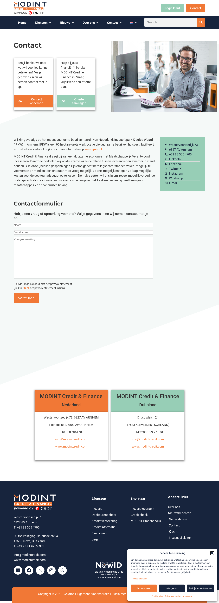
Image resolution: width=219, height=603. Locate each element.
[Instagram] (51, 570)
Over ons (89, 22)
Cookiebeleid (157, 596)
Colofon (69, 594)
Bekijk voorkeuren (200, 588)
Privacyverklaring (173, 596)
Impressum (188, 596)
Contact (112, 22)
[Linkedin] (18, 570)
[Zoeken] (201, 22)
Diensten (41, 22)
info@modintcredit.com (71, 439)
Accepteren (143, 588)
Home (22, 22)
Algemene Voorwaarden (93, 594)
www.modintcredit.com (71, 446)
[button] (212, 553)
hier (26, 288)
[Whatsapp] (62, 570)
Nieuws (65, 22)
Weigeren (172, 588)
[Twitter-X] (40, 570)
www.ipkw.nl (93, 149)
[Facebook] (29, 570)
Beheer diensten (139, 579)
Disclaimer (119, 594)
